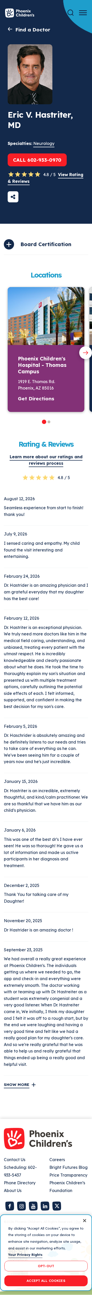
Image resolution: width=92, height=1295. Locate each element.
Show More (16, 1084)
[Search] (70, 12)
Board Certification (45, 244)
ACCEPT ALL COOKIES (46, 1281)
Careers (57, 1159)
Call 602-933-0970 (37, 160)
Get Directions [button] (36, 398)
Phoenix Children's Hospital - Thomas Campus (42, 365)
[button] (44, 422)
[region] (46, 1252)
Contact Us (14, 1159)
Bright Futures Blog (68, 1167)
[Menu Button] (83, 12)
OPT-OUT (46, 1266)
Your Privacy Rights (25, 1255)
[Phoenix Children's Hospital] (19, 13)
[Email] (13, 196)
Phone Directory (20, 1182)
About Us (12, 1190)
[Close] (84, 1220)
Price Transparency (68, 1175)
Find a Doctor (32, 30)
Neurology (43, 143)
